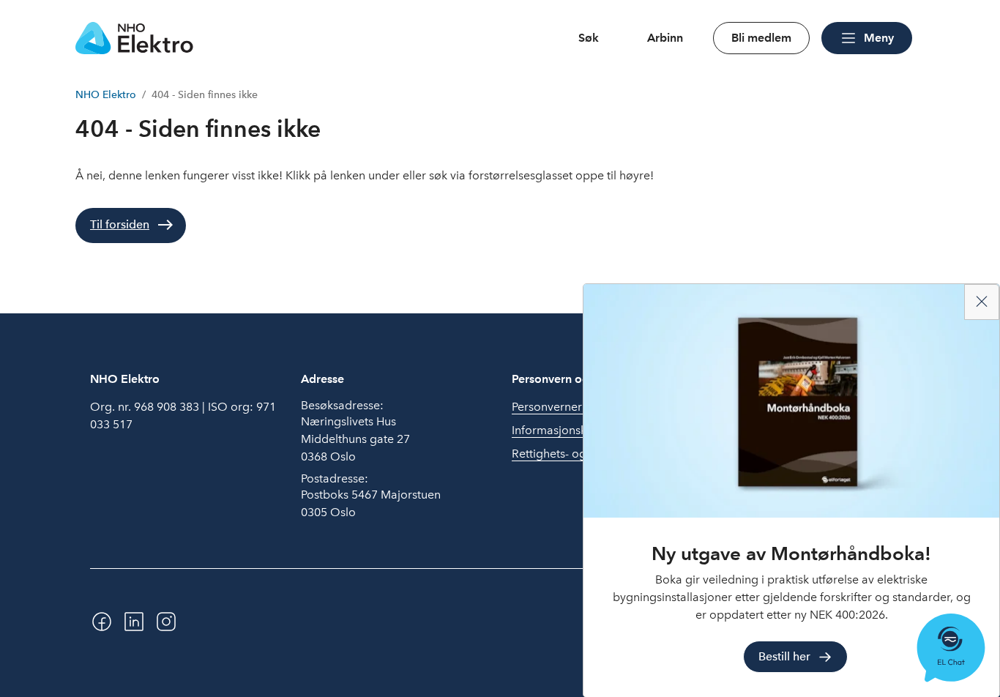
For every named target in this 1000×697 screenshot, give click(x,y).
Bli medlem (761, 38)
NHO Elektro (105, 95)
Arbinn (665, 38)
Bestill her (784, 656)
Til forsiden (119, 224)
